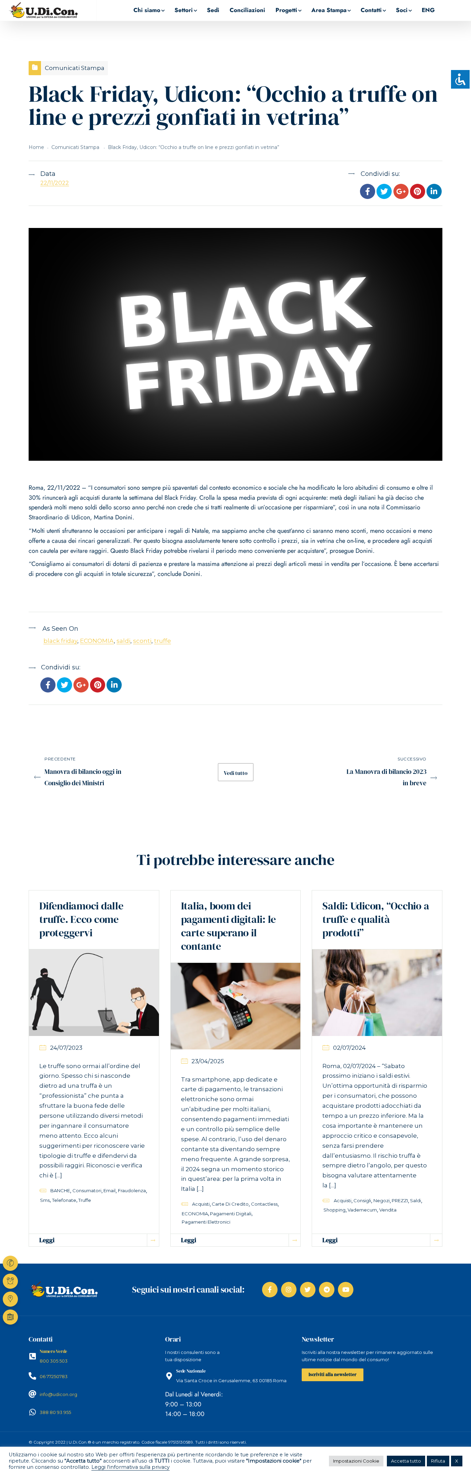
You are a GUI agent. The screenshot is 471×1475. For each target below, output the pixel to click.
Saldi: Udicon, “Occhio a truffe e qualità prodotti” (375, 919)
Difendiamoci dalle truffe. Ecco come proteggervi (81, 919)
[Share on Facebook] (367, 192)
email (109, 1190)
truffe (162, 640)
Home (36, 147)
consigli (362, 1200)
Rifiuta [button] (438, 1461)
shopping (334, 1210)
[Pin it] (417, 192)
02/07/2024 (349, 1047)
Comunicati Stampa (74, 67)
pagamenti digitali (230, 1213)
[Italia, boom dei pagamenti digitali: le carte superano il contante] (236, 1005)
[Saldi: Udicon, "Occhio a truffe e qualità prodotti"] (377, 992)
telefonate (64, 1200)
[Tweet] (384, 192)
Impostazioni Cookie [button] (356, 1461)
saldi (123, 640)
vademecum (362, 1210)
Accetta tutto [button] (406, 1461)
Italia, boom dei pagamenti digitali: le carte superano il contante (228, 926)
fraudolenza (132, 1190)
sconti (142, 640)
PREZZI (400, 1200)
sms (45, 1200)
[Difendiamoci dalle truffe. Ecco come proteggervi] (94, 992)
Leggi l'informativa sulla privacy (130, 1467)
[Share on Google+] (400, 192)
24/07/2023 (66, 1047)
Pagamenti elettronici (206, 1222)
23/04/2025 (207, 1061)
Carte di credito (230, 1204)
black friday (60, 640)
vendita (388, 1210)
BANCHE (60, 1190)
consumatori (86, 1190)
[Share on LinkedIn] (434, 192)
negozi (381, 1200)
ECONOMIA (97, 640)
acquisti (201, 1204)
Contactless (264, 1204)
